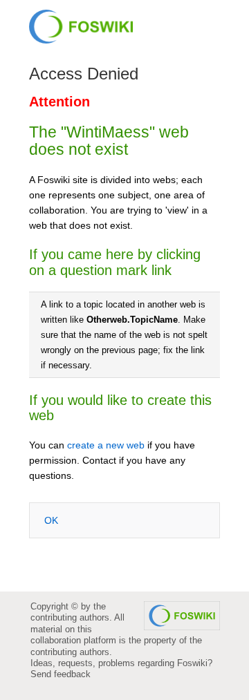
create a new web (106, 445)
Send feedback (60, 674)
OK (51, 520)
